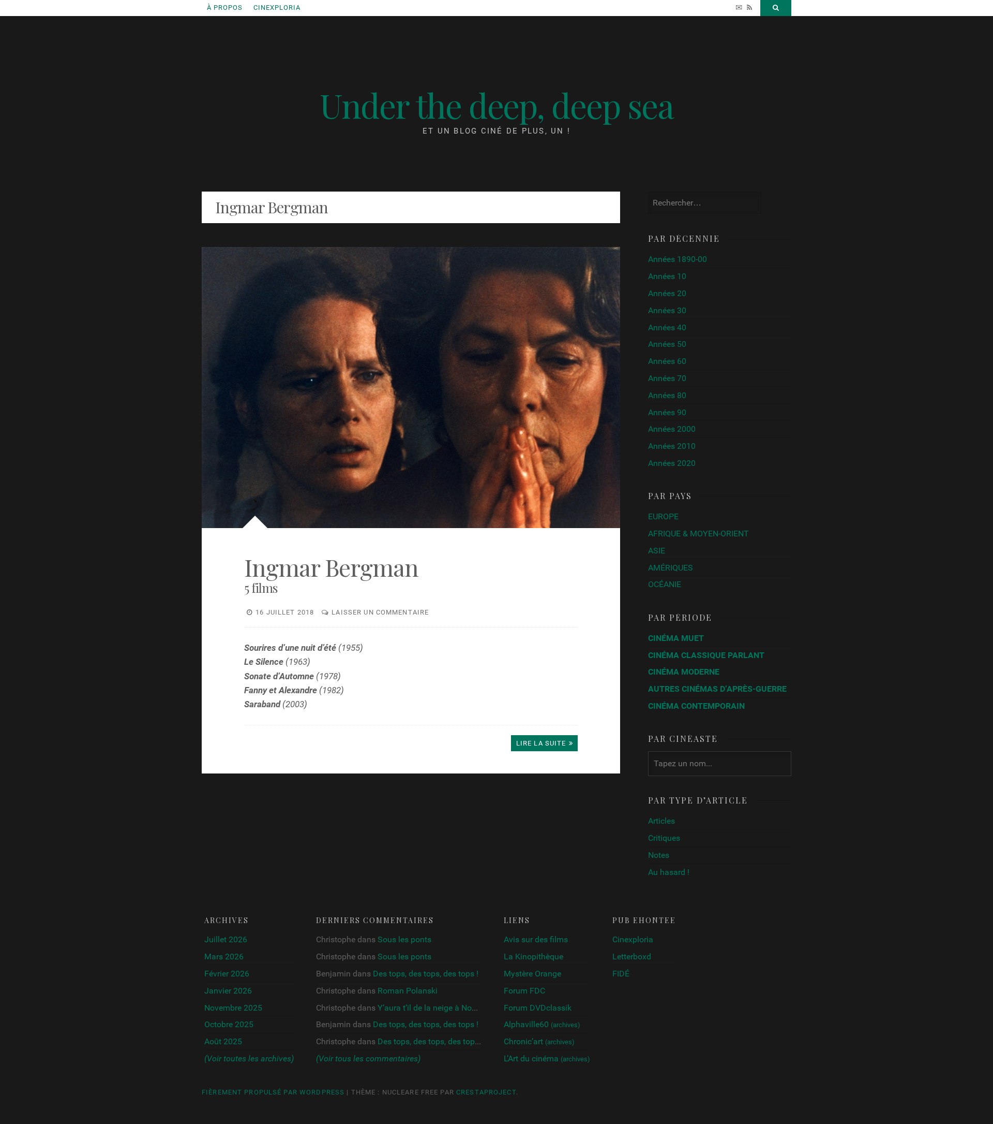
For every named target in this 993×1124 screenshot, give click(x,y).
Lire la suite (541, 743)
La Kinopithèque (533, 956)
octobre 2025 (228, 1024)
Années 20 (667, 293)
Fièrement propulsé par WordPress (273, 1092)
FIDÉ (620, 974)
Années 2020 (672, 463)
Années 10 (667, 276)
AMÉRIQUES (670, 568)
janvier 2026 (228, 991)
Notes (658, 855)
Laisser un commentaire (380, 612)
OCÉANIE (664, 584)
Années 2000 (672, 429)
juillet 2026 (225, 939)
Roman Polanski (408, 991)
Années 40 (667, 327)
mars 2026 (224, 956)
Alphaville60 (542, 1024)
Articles (661, 821)
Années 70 (667, 378)
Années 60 (667, 361)
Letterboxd (631, 956)
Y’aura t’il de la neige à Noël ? (431, 1008)
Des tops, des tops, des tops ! (425, 974)
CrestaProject (486, 1092)
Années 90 (667, 412)
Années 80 (667, 395)
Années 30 (667, 310)
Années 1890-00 (677, 259)
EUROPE (663, 516)
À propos (225, 7)
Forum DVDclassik (537, 1008)
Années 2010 (672, 446)
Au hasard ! (668, 872)
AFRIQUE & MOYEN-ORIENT (698, 533)
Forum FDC (524, 991)
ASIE (656, 551)
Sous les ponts (404, 939)
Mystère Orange (532, 974)
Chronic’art (539, 1041)
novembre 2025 (233, 1008)
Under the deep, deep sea (496, 104)
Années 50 (667, 344)
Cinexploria (276, 7)
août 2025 (223, 1041)
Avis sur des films (536, 939)
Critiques (664, 838)
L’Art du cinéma (547, 1058)
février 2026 (226, 974)
